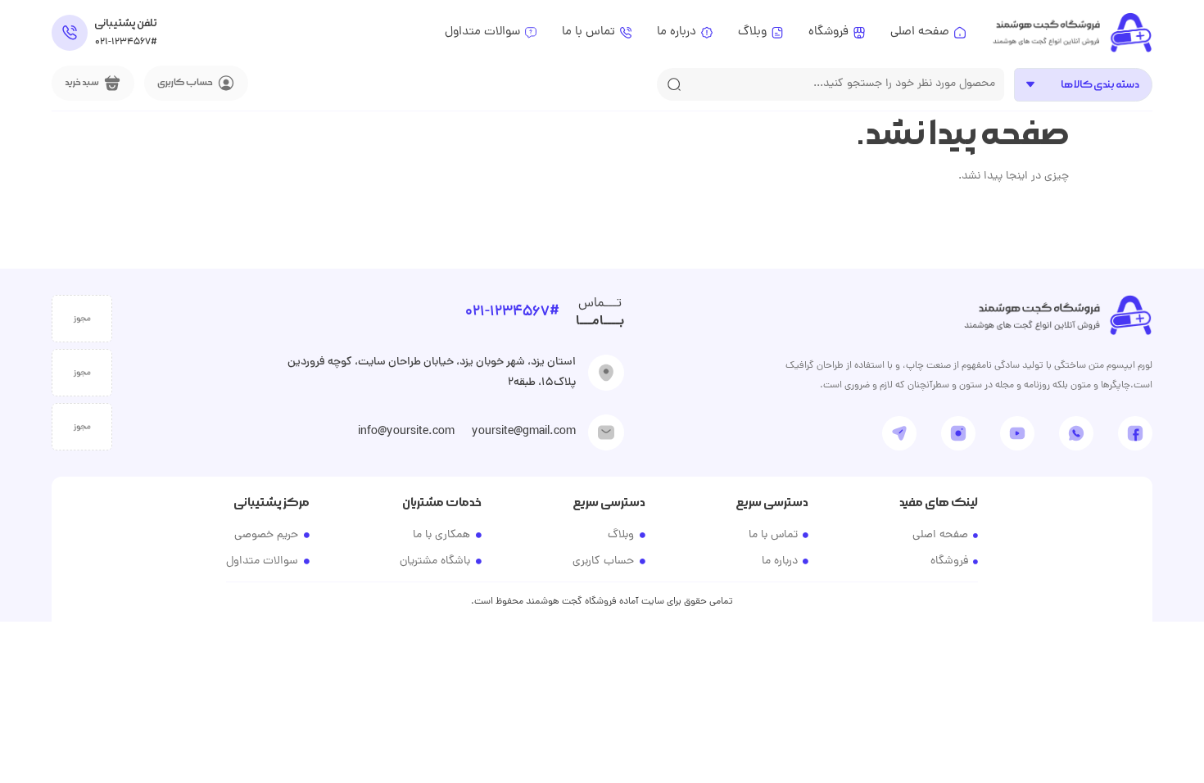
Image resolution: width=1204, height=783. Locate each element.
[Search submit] (674, 84)
